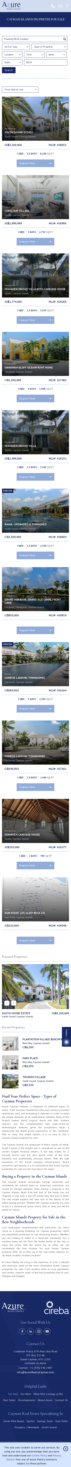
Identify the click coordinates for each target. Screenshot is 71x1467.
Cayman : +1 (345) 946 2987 (35, 1367)
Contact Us (61, 1400)
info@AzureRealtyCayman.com (35, 1372)
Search (9, 70)
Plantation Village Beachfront (45, 1039)
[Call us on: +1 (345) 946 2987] (53, 5)
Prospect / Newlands (26, 1427)
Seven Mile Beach (13, 1421)
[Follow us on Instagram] (39, 1331)
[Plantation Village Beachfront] (10, 1043)
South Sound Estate (16, 1013)
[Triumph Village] (10, 1081)
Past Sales (9, 1400)
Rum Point (61, 1421)
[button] (13, 1003)
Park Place (30, 1058)
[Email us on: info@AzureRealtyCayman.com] (60, 5)
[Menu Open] (67, 6)
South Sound (49, 1427)
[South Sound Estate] (35, 986)
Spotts (31, 1421)
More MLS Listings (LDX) (48, 1394)
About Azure (45, 1400)
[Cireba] (56, 1313)
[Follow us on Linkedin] (30, 1331)
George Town (45, 1421)
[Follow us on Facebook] (22, 1331)
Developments (27, 1400)
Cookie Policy (39, 1455)
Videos (66, 1033)
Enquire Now (27, 163)
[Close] (65, 1448)
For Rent (26, 1394)
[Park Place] (10, 1062)
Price (29, 54)
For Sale (13, 1394)
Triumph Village (34, 1077)
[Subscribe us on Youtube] (47, 1331)
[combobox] (16, 47)
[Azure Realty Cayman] (12, 6)
